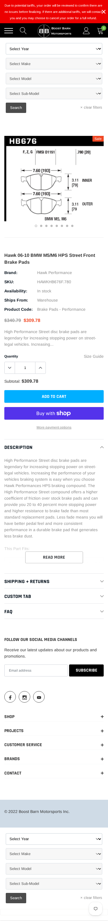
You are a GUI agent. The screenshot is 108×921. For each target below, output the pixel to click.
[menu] (8, 30)
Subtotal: (12, 381)
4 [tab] (51, 226)
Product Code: (18, 309)
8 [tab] (72, 226)
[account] (86, 30)
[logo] (54, 31)
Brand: (11, 272)
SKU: (9, 281)
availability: (15, 291)
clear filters (91, 107)
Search (16, 107)
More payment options (54, 427)
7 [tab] (67, 226)
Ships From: (16, 300)
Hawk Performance (54, 272)
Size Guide (94, 356)
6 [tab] (62, 226)
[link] (10, 697)
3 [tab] (46, 226)
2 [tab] (41, 226)
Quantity (11, 356)
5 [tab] (57, 226)
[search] (23, 31)
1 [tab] (36, 226)
